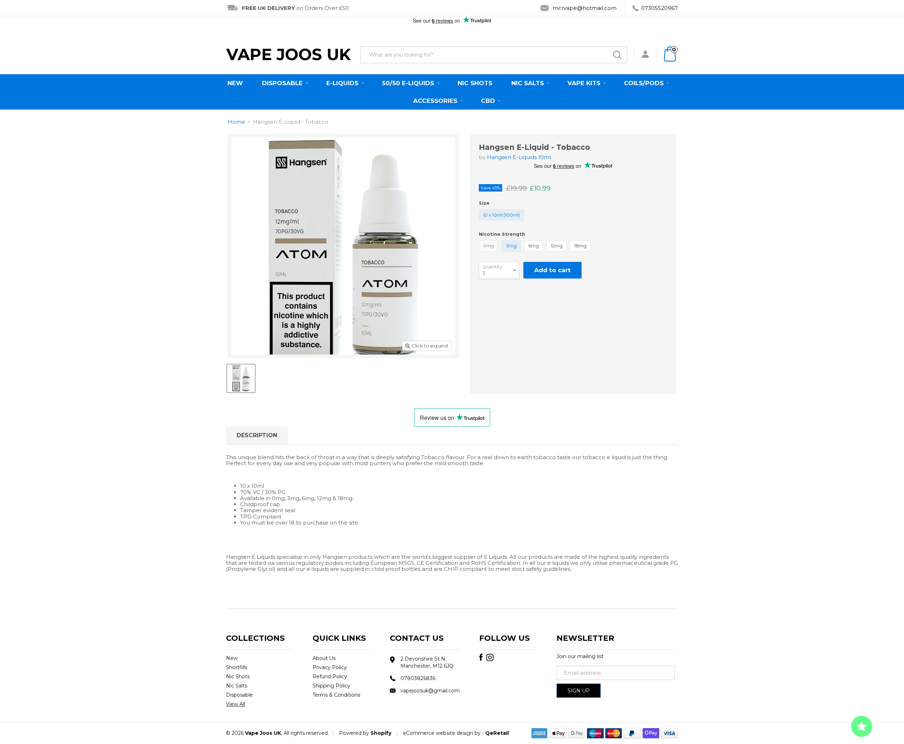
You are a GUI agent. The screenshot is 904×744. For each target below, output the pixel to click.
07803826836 (417, 678)
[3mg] (512, 253)
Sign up (578, 690)
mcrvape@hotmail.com (585, 8)
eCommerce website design (438, 733)
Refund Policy (330, 676)
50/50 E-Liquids (409, 83)
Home (236, 122)
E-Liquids (343, 83)
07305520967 (659, 8)
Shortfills (236, 667)
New (235, 83)
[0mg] (489, 253)
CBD (489, 100)
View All (235, 704)
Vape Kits (584, 83)
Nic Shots (475, 83)
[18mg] (581, 253)
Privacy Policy (330, 667)
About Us (324, 658)
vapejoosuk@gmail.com (430, 690)
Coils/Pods (644, 83)
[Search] (617, 55)
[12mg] (557, 253)
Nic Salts (528, 83)
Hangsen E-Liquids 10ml (519, 157)
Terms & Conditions (336, 695)
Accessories (436, 100)
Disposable (283, 83)
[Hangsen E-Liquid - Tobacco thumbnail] (241, 378)
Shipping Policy (331, 686)
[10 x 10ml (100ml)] (502, 222)
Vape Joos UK (263, 733)
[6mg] (534, 253)
